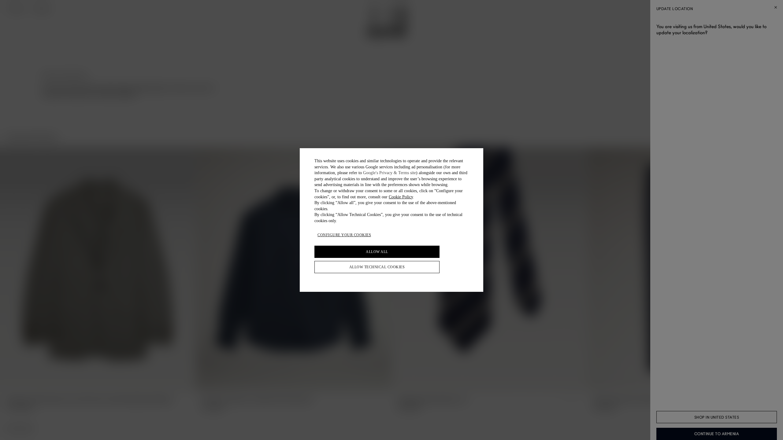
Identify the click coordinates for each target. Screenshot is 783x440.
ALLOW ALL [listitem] (377, 252)
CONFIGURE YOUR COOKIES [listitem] (344, 235)
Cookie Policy (401, 197)
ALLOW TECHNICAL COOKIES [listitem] (377, 267)
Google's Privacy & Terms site (389, 172)
